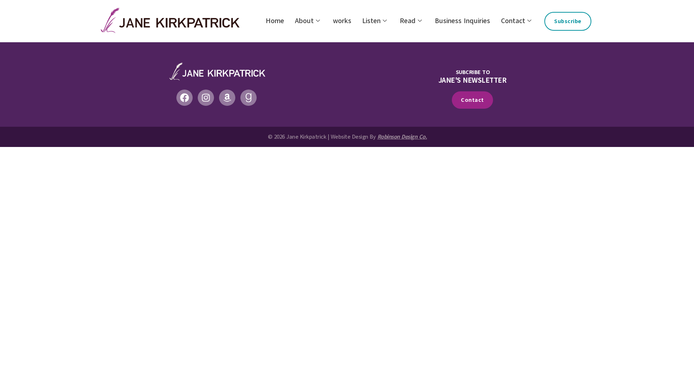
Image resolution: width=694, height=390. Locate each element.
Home (275, 21)
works (342, 21)
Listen (371, 21)
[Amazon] (227, 98)
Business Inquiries (462, 21)
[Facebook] (184, 98)
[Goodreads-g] (248, 98)
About (304, 21)
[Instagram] (206, 98)
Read (408, 21)
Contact (513, 21)
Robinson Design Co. (402, 137)
